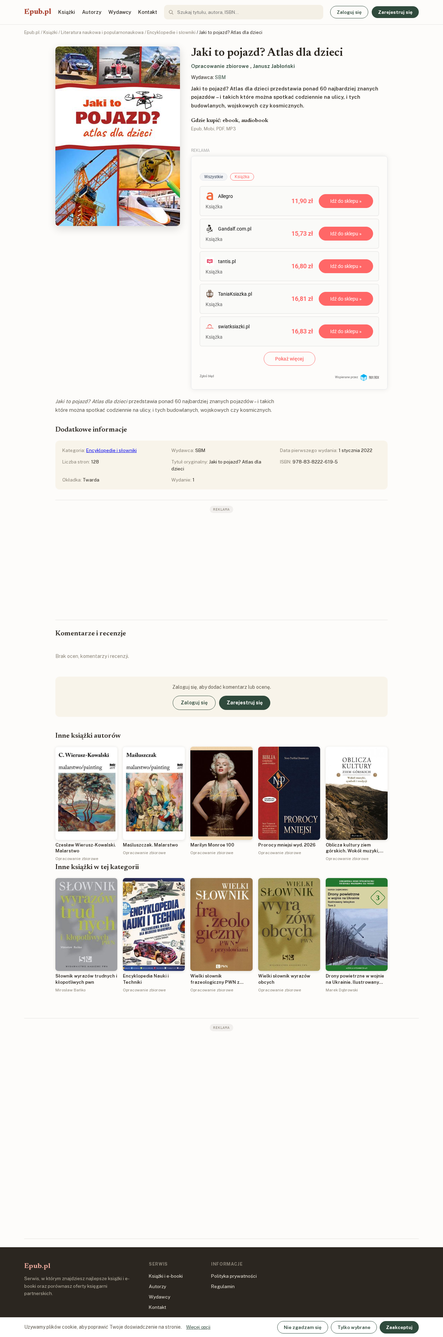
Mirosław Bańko (70, 990)
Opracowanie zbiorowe (220, 66)
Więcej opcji (198, 1327)
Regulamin (223, 1286)
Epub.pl (37, 12)
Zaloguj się (349, 12)
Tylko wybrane (353, 1327)
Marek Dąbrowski (342, 990)
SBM (220, 77)
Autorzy (91, 12)
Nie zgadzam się (303, 1327)
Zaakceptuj (399, 1327)
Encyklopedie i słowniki (171, 32)
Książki (66, 12)
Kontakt (147, 12)
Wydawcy (119, 12)
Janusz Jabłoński (274, 66)
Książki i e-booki (166, 1276)
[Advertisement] (221, 565)
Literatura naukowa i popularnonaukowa (102, 32)
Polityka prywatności (234, 1276)
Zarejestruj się (395, 12)
